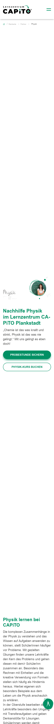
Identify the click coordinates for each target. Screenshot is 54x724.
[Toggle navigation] (48, 9)
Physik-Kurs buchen (27, 367)
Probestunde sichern (27, 355)
